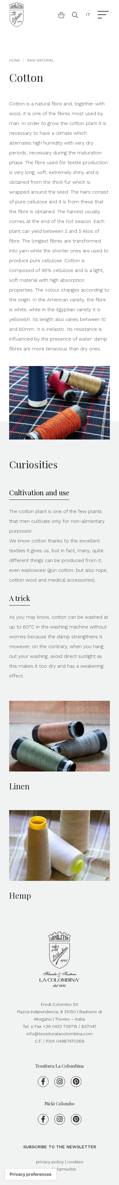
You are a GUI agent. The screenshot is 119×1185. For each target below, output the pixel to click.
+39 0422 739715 (60, 1026)
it (88, 14)
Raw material (40, 60)
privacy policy (50, 1161)
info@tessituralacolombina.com (59, 1033)
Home (14, 60)
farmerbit (66, 1169)
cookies (75, 1161)
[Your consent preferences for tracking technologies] (30, 1174)
